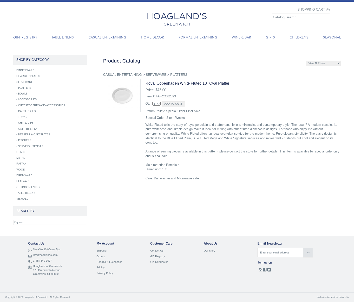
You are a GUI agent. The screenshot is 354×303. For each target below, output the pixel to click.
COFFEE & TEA (27, 128)
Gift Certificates (159, 261)
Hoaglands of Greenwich (47, 266)
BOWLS (22, 93)
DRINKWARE (24, 175)
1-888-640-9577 (42, 260)
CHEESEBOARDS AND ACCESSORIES (41, 105)
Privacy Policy (105, 273)
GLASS (20, 152)
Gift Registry (25, 37)
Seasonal (332, 37)
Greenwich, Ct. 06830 (46, 273)
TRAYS (22, 116)
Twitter (269, 270)
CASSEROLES (27, 111)
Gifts (270, 37)
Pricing (101, 267)
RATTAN (21, 163)
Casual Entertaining (107, 37)
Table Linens (63, 37)
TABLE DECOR (25, 192)
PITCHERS (24, 140)
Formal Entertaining (198, 37)
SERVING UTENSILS (30, 146)
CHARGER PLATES (28, 76)
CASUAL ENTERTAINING (122, 74)
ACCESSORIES (27, 99)
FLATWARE (23, 181)
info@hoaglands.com (45, 254)
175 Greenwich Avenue (46, 270)
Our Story (209, 250)
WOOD (20, 169)
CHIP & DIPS (25, 122)
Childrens (298, 37)
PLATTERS (178, 74)
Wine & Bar (241, 37)
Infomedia (344, 297)
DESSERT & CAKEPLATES (34, 134)
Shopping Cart (311, 9)
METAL (20, 157)
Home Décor (152, 37)
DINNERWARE (25, 70)
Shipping (101, 250)
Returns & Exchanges (109, 261)
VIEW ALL (22, 198)
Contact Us (157, 250)
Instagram (260, 270)
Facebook (265, 270)
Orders (101, 256)
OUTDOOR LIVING (28, 187)
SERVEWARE (156, 74)
